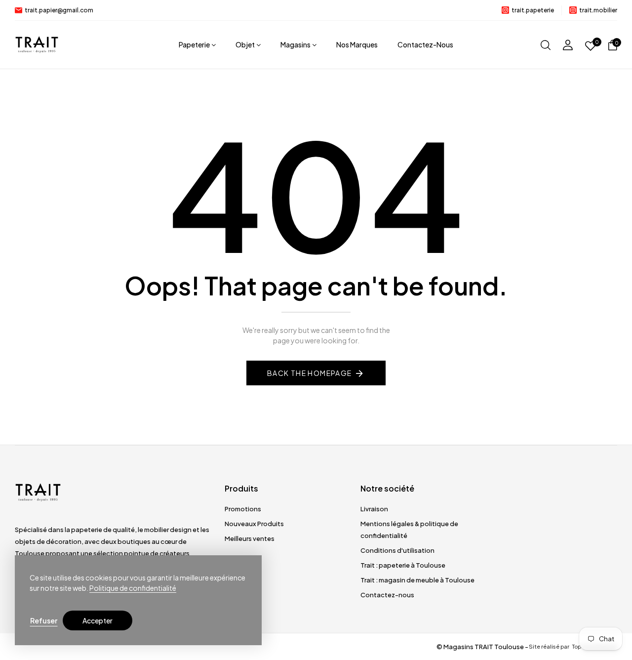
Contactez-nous (425, 44)
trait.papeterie (533, 10)
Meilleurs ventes (250, 538)
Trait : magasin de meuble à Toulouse (417, 580)
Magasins (295, 44)
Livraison (374, 509)
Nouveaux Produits (254, 524)
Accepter (97, 620)
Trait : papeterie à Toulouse (402, 565)
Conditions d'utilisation (397, 550)
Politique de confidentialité (132, 587)
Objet (245, 44)
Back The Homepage (309, 373)
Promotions (243, 509)
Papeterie (194, 44)
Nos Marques (357, 44)
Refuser (43, 620)
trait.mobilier (598, 10)
